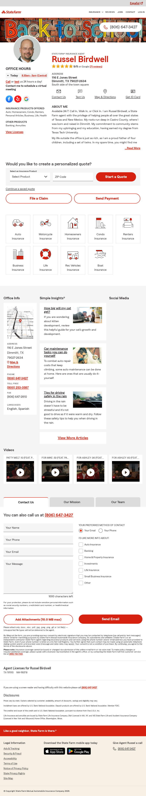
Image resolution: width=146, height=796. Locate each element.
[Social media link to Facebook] (9, 99)
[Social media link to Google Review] (26, 99)
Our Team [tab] (118, 502)
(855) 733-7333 (16, 654)
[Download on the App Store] (54, 751)
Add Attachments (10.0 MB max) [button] (38, 619)
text (16, 81)
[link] (11, 12)
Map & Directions (13, 364)
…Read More (132, 148)
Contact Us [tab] (26, 502)
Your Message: (14, 564)
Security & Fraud (12, 753)
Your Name (12, 527)
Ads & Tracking (11, 748)
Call (8, 81)
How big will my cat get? (57, 310)
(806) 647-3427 (17, 378)
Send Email (110, 619)
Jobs (120, 12)
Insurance (94, 12)
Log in (141, 12)
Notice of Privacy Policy (16, 768)
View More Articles (73, 438)
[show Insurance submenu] (101, 12)
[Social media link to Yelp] (17, 99)
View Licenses (14, 132)
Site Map (8, 778)
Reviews (110, 12)
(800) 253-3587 (18, 387)
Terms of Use (10, 763)
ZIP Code (60, 176)
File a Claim (39, 198)
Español (135, 3)
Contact (130, 12)
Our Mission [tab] (72, 502)
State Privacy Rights (14, 773)
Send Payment (107, 198)
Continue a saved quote (20, 189)
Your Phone (13, 539)
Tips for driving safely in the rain (55, 394)
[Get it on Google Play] (79, 751)
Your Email (12, 551)
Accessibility (10, 758)
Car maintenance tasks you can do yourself (56, 352)
